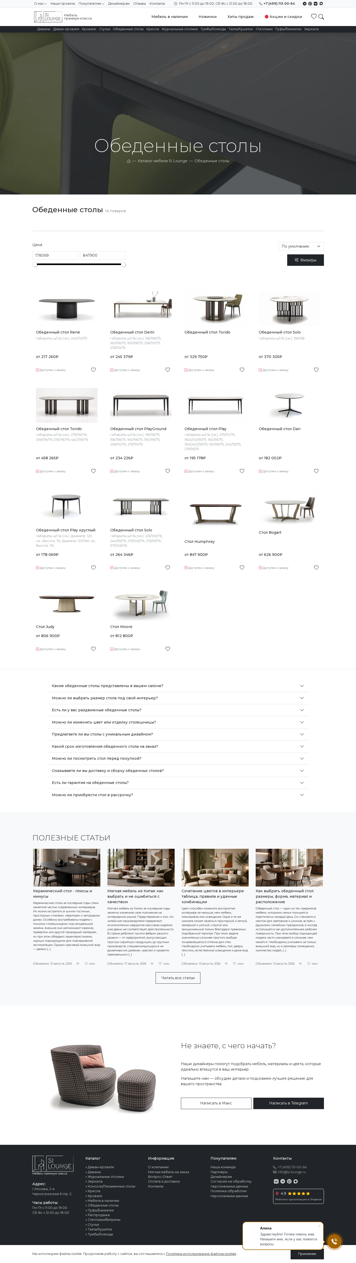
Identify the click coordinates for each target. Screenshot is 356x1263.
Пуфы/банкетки (288, 29)
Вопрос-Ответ (160, 1177)
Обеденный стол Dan (279, 428)
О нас (39, 3)
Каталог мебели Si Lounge (162, 161)
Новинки (208, 16)
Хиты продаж (241, 16)
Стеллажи (264, 29)
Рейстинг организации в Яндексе (298, 1199)
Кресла (152, 29)
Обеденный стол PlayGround (138, 428)
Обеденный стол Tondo (207, 332)
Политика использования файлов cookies (201, 1254)
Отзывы (139, 3)
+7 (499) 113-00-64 (279, 3)
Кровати (89, 29)
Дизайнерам (119, 3)
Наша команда (223, 1167)
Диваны (43, 29)
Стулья (104, 29)
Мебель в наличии (169, 16)
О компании (158, 1167)
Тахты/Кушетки (241, 29)
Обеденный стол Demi (132, 332)
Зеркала (311, 29)
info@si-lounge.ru (292, 1172)
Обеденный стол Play (205, 428)
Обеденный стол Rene (58, 332)
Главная (129, 161)
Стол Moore (121, 626)
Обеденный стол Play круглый (65, 530)
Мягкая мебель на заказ (168, 1172)
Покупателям (90, 3)
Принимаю (307, 1254)
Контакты (157, 3)
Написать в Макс (216, 1103)
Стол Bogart (270, 532)
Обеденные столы (128, 29)
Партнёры (219, 1172)
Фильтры (308, 260)
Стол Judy (45, 626)
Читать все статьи (178, 978)
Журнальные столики (180, 29)
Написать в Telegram (288, 1103)
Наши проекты (63, 3)
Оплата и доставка (164, 1181)
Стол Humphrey (200, 541)
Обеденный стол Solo (280, 332)
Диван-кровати (66, 29)
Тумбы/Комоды (213, 29)
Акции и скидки (285, 16)
